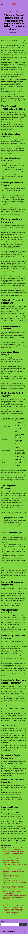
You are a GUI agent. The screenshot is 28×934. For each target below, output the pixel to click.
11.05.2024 (14, 32)
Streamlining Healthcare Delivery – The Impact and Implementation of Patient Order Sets (13, 853)
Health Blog (14, 11)
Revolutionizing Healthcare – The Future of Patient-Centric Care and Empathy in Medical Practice (14, 897)
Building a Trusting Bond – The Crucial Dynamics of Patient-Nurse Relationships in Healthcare (14, 882)
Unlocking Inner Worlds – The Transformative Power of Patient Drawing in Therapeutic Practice (15, 864)
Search (3, 921)
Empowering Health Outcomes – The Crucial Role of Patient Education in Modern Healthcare (13, 891)
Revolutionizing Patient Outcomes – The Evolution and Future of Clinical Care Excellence (13, 876)
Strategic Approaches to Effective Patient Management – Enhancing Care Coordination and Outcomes (14, 858)
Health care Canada (11, 931)
